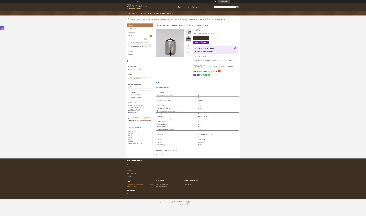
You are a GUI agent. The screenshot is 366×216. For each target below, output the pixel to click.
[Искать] (237, 7)
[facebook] (156, 82)
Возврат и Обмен (159, 13)
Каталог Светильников (149, 19)
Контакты (170, 13)
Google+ (129, 170)
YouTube (129, 167)
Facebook (130, 165)
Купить (201, 38)
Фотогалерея (132, 32)
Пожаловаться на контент (179, 203)
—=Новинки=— (132, 28)
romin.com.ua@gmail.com (137, 107)
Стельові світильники (165, 19)
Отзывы (130, 54)
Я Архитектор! (131, 173)
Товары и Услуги (133, 13)
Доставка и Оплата (146, 13)
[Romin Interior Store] (134, 7)
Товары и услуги (136, 19)
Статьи (130, 51)
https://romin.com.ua (136, 105)
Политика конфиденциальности (197, 203)
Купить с (197, 42)
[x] (158, 82)
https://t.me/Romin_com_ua (143, 120)
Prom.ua (191, 201)
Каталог (130, 35)
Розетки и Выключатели (137, 46)
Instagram (130, 176)
